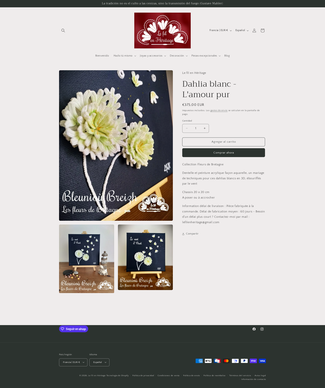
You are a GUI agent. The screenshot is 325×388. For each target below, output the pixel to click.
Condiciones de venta (168, 375)
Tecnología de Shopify (117, 375)
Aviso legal (260, 375)
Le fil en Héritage (97, 375)
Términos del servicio (240, 375)
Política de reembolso (215, 375)
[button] (63, 30)
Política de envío (191, 375)
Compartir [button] (192, 233)
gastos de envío (219, 110)
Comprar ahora (223, 152)
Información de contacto (253, 379)
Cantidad (187, 120)
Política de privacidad (143, 375)
